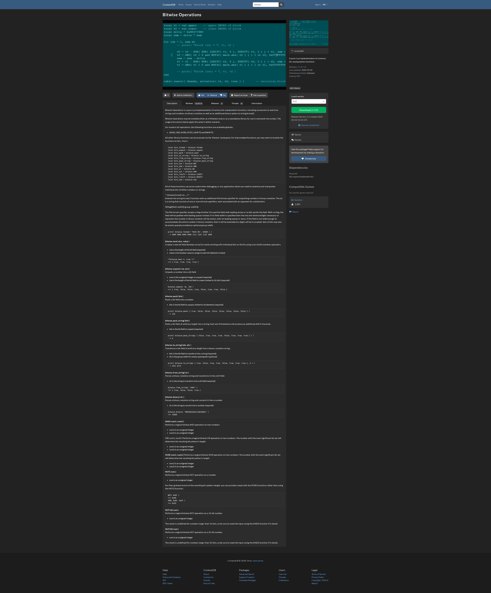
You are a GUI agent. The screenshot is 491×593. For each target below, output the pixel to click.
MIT (298, 76)
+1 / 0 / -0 (301, 67)
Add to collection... (184, 95)
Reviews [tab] (194, 103)
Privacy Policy (318, 577)
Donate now (310, 158)
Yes (202, 95)
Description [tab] (172, 103)
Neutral (213, 95)
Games (189, 4)
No (224, 95)
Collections (284, 580)
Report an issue (241, 95)
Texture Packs (200, 4)
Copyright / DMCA (320, 580)
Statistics (298, 200)
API (164, 580)
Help (219, 4)
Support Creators (246, 577)
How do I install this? (310, 125)
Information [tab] (257, 103)
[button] (325, 4)
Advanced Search (246, 574)
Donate (206, 580)
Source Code (209, 583)
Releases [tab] (216, 103)
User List (283, 574)
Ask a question (259, 95)
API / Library (295, 88)
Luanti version (297, 96)
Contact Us (208, 577)
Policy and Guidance (172, 577)
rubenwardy (257, 560)
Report (295, 211)
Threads (282, 577)
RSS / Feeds (168, 583)
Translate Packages (247, 580)
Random (211, 4)
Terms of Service (319, 574)
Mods (180, 4)
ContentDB (169, 4)
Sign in (318, 4)
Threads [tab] (237, 103)
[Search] (281, 4)
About (206, 574)
